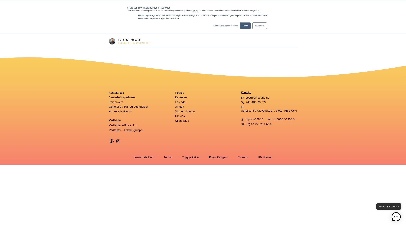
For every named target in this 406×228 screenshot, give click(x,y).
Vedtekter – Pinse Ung (123, 125)
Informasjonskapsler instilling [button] (225, 25)
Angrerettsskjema (120, 111)
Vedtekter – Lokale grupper (126, 130)
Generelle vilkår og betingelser (128, 106)
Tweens (243, 157)
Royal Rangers (218, 157)
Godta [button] (245, 25)
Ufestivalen (265, 157)
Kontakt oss (116, 92)
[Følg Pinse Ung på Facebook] (111, 141)
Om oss (180, 116)
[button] (396, 217)
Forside (179, 92)
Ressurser (181, 97)
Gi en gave (182, 120)
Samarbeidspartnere (122, 97)
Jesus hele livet (144, 157)
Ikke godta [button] (259, 25)
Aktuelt (179, 106)
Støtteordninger (185, 111)
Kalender (180, 102)
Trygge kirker (190, 157)
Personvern (116, 102)
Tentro (168, 157)
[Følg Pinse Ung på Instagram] (118, 141)
